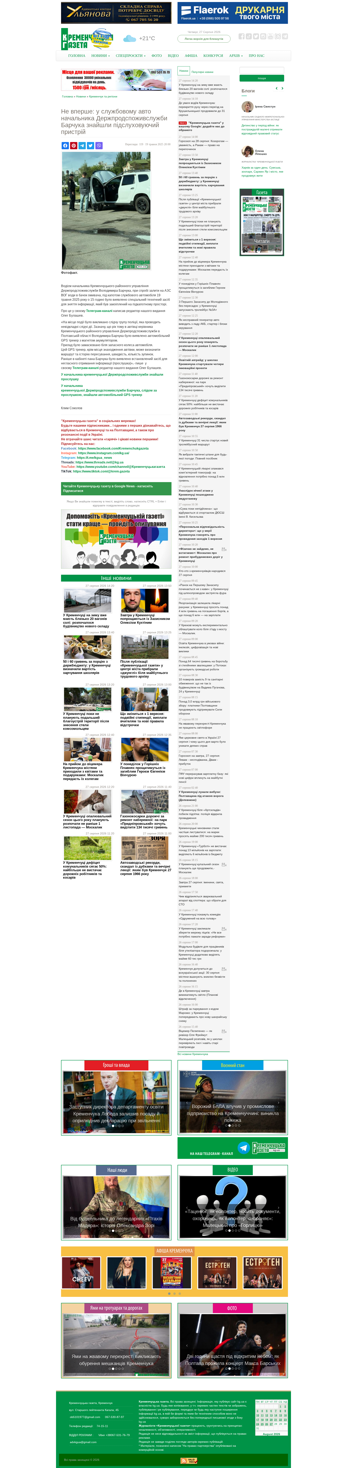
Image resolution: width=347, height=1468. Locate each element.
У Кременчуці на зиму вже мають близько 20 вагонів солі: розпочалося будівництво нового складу (86, 620)
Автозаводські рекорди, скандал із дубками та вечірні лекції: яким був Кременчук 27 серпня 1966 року (145, 868)
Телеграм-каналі (99, 311)
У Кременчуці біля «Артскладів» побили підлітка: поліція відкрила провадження (200, 814)
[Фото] (233, 1308)
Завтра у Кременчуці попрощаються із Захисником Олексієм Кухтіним (145, 619)
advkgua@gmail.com (83, 1442)
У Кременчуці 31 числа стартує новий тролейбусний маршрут (203, 442)
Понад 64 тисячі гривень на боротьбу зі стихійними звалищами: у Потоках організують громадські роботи (203, 665)
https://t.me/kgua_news (94, 457)
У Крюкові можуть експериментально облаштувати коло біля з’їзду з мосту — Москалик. (203, 629)
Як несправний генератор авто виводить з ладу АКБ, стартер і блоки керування (203, 323)
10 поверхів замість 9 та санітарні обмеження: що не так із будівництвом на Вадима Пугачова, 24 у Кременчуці (202, 685)
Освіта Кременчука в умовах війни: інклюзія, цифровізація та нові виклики (202, 647)
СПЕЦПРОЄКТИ (130, 56)
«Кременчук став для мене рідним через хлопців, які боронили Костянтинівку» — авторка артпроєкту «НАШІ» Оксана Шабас (116, 1218)
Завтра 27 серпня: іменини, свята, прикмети (201, 884)
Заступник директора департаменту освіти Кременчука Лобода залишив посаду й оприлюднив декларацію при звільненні (116, 1113)
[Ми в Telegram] (233, 1148)
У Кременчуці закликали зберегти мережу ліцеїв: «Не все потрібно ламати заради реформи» (202, 932)
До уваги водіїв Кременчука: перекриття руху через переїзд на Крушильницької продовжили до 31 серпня (202, 109)
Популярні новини (202, 72)
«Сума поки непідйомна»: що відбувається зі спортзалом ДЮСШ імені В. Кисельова (201, 512)
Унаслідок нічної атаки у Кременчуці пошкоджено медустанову (196, 494)
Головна (67, 96)
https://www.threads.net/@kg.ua (99, 462)
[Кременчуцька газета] (87, 39)
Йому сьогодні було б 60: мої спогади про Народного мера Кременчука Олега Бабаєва (261, 127)
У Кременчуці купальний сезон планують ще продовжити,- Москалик (199, 868)
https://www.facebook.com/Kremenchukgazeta (113, 448)
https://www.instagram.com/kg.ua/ (103, 453)
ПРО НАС (256, 56)
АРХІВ (235, 56)
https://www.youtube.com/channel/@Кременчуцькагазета (121, 466)
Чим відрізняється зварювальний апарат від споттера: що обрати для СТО (202, 900)
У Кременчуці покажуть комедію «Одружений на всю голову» (200, 916)
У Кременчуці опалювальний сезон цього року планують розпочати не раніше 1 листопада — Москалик (87, 821)
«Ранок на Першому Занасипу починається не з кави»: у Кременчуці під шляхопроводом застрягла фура (203, 589)
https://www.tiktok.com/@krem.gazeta (101, 471)
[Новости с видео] (233, 1170)
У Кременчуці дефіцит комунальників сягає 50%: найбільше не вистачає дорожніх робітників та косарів (85, 870)
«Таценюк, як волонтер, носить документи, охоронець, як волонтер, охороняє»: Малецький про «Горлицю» (233, 1218)
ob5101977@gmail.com (85, 1417)
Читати (261, 241)
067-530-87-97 (114, 1417)
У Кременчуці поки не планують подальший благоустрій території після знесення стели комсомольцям (86, 721)
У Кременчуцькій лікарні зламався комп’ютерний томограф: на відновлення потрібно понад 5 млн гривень (202, 474)
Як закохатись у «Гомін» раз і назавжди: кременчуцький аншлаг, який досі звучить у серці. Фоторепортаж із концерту (233, 1356)
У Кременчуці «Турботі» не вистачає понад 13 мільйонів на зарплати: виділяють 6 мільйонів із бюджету (203, 850)
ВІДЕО (173, 56)
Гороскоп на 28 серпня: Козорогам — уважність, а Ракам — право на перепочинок (203, 145)
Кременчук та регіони (103, 96)
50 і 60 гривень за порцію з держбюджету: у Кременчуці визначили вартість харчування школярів (87, 667)
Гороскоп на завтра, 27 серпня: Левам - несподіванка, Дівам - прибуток (199, 759)
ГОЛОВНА (76, 56)
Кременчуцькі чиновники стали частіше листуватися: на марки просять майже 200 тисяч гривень (201, 832)
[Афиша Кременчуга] (174, 1251)
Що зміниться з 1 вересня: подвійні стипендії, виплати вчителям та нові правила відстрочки (143, 719)
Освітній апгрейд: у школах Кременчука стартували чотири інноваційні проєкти (201, 364)
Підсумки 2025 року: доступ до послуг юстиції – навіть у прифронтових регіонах (262, 171)
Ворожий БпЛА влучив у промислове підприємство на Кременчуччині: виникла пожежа (233, 1113)
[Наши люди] (116, 1170)
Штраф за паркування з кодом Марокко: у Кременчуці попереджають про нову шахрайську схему (203, 1014)
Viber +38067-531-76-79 (114, 1435)
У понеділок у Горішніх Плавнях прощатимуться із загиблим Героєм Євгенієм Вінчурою (142, 769)
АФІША (191, 56)
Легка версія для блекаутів (204, 38)
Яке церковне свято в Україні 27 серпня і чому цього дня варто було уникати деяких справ (202, 741)
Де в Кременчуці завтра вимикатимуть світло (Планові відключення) (198, 994)
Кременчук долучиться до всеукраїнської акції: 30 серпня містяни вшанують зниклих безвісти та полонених (202, 974)
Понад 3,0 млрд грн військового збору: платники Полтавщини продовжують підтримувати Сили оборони (200, 707)
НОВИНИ (99, 56)
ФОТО (157, 56)
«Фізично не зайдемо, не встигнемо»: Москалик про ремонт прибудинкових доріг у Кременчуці (201, 554)
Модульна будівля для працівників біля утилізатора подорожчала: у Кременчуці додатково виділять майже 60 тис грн (201, 952)
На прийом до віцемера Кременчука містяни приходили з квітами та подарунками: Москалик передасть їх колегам (83, 771)
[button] (70, 1102)
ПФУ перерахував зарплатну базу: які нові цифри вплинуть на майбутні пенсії (203, 777)
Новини (81, 96)
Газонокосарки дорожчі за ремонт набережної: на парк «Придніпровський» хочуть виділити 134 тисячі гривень (143, 821)
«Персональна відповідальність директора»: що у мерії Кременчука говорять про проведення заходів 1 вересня (202, 532)
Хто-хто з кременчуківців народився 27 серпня (202, 573)
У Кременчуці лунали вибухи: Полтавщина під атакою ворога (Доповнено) (201, 795)
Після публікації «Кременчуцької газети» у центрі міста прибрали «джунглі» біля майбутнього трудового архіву (144, 669)
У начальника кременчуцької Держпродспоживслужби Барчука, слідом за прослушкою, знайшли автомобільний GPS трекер (109, 390)
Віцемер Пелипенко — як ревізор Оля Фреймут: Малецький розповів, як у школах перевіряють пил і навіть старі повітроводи (200, 1039)
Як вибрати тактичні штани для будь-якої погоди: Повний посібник (203, 456)
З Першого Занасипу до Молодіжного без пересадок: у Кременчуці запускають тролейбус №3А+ (203, 305)
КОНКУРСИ (213, 56)
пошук (262, 78)
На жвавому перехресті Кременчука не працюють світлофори (202, 725)
